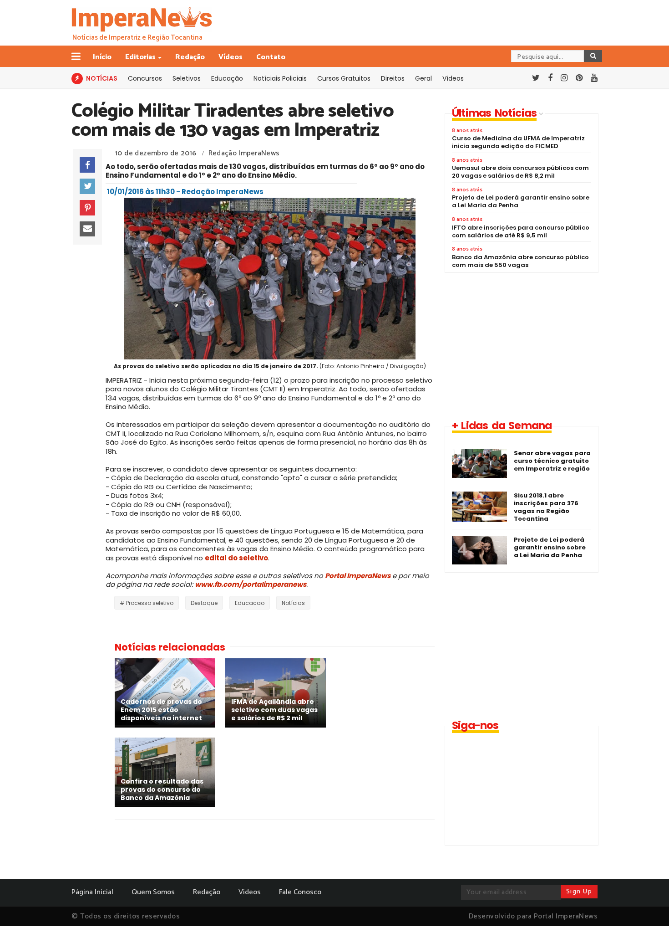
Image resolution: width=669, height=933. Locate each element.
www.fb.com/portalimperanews (250, 584)
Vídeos (230, 57)
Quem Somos (153, 892)
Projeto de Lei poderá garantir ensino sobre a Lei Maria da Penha (550, 547)
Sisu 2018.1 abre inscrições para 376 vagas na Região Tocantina (546, 507)
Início (102, 57)
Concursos (145, 78)
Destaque (204, 603)
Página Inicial (92, 892)
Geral (423, 78)
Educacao (249, 603)
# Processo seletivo (146, 603)
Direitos (393, 78)
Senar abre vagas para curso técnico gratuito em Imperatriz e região (552, 460)
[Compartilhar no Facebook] (87, 165)
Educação (227, 78)
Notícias (293, 603)
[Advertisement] (521, 346)
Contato (270, 57)
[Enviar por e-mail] (87, 229)
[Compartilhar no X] (87, 186)
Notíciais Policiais (280, 78)
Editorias (140, 57)
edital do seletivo (236, 558)
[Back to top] (646, 911)
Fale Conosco (300, 892)
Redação (190, 57)
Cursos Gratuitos (343, 78)
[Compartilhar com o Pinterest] (87, 207)
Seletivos (186, 78)
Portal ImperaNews (357, 575)
